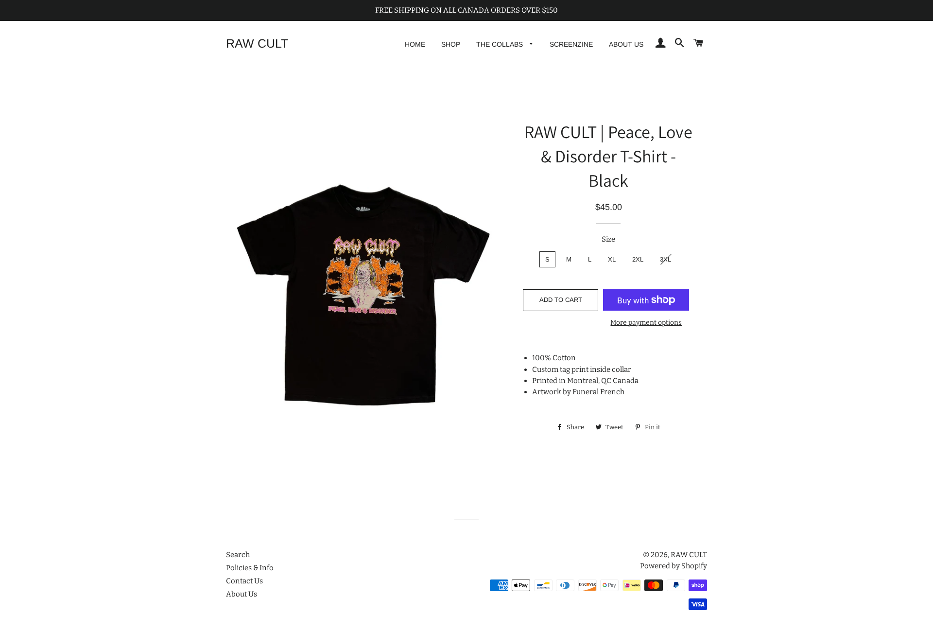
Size (608, 239)
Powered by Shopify (673, 566)
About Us (626, 44)
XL (612, 259)
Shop (450, 44)
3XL (665, 259)
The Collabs (500, 44)
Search (238, 554)
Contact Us (244, 581)
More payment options (646, 322)
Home (415, 44)
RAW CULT (257, 43)
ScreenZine (571, 44)
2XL (637, 259)
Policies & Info (250, 567)
